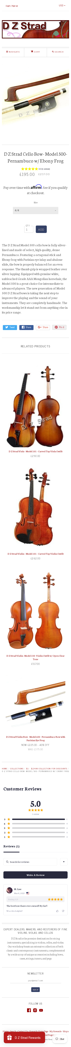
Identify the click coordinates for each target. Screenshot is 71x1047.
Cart (36, 51)
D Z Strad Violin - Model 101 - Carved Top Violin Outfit (36, 553)
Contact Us (23, 1031)
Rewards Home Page (39, 1031)
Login (8, 5)
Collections (16, 768)
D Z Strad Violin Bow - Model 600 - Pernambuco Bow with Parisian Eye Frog (35, 738)
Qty (28, 225)
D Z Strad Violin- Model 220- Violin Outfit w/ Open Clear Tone (35, 657)
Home (5, 768)
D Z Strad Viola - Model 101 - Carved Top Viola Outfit (35, 451)
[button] (35, 169)
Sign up (15, 5)
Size (35, 202)
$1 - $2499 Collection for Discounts (46, 768)
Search (13, 1031)
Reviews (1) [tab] (11, 846)
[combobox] (64, 862)
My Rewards (55, 1031)
